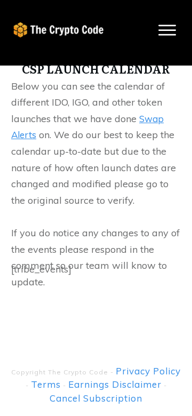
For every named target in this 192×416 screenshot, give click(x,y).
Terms (46, 384)
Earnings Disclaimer (115, 384)
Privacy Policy (148, 371)
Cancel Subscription (96, 398)
